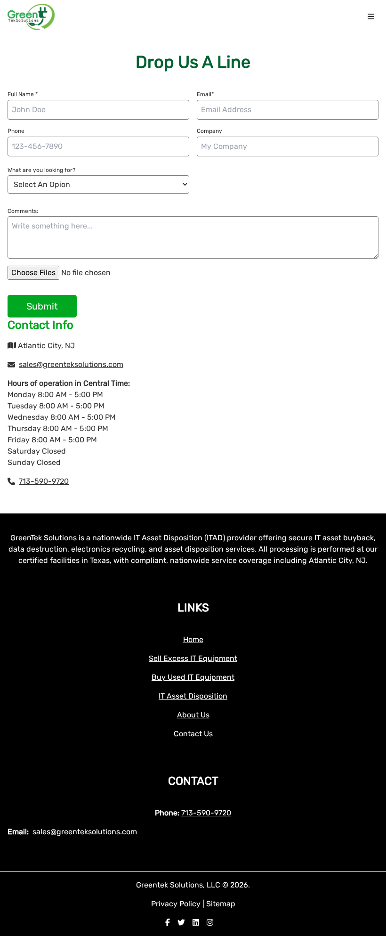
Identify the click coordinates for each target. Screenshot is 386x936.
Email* (205, 94)
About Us (193, 714)
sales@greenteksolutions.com (71, 364)
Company (209, 131)
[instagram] (210, 922)
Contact (193, 781)
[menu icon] (370, 17)
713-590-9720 (44, 481)
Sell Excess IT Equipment (193, 658)
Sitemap (220, 903)
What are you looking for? (41, 170)
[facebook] (167, 922)
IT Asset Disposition (193, 696)
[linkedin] (196, 922)
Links (193, 607)
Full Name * (23, 94)
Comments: (23, 211)
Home (193, 639)
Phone (16, 131)
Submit (42, 306)
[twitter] (181, 922)
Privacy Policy (176, 903)
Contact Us (193, 733)
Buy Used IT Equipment (193, 677)
